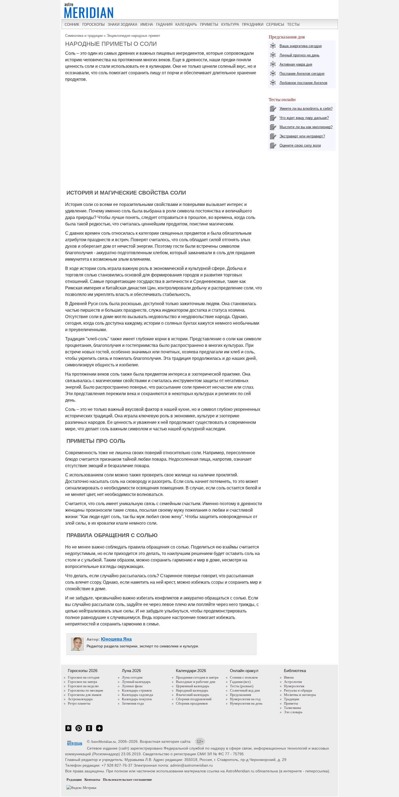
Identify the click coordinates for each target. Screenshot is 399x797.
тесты (293, 24)
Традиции (291, 699)
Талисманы (292, 708)
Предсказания (240, 695)
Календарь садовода (137, 695)
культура (230, 24)
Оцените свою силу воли (300, 145)
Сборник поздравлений (193, 699)
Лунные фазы (132, 686)
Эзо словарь (293, 712)
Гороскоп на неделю (83, 686)
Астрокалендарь (80, 699)
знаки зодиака (122, 24)
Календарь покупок (137, 699)
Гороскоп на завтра (82, 682)
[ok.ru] (89, 731)
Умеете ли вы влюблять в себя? (306, 109)
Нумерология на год (245, 699)
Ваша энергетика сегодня (301, 46)
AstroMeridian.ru (103, 742)
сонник (72, 24)
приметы (209, 24)
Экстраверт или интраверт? (302, 136)
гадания (164, 24)
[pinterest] (79, 731)
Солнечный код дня (245, 690)
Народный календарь (192, 690)
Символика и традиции (84, 36)
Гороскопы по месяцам (85, 690)
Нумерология (294, 686)
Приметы (291, 703)
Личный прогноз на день (299, 55)
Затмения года (133, 703)
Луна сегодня (132, 677)
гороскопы (93, 24)
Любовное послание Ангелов (303, 83)
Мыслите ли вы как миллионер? (306, 127)
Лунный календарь (136, 682)
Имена (289, 677)
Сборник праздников (192, 703)
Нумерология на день (246, 703)
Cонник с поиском (244, 677)
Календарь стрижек (137, 690)
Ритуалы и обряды (298, 690)
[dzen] (99, 731)
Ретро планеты (79, 703)
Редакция (74, 779)
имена (146, 24)
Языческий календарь (192, 695)
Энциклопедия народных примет (133, 36)
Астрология (293, 682)
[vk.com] (68, 731)
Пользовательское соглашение (127, 779)
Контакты (92, 779)
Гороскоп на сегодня (83, 677)
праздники (252, 24)
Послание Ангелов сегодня (302, 74)
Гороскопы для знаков (84, 695)
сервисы (275, 24)
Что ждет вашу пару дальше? (304, 118)
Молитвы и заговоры (300, 695)
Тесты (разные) (241, 686)
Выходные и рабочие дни (195, 682)
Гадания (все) (240, 682)
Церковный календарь (192, 686)
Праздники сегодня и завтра (197, 677)
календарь (186, 24)
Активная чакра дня (296, 64)
